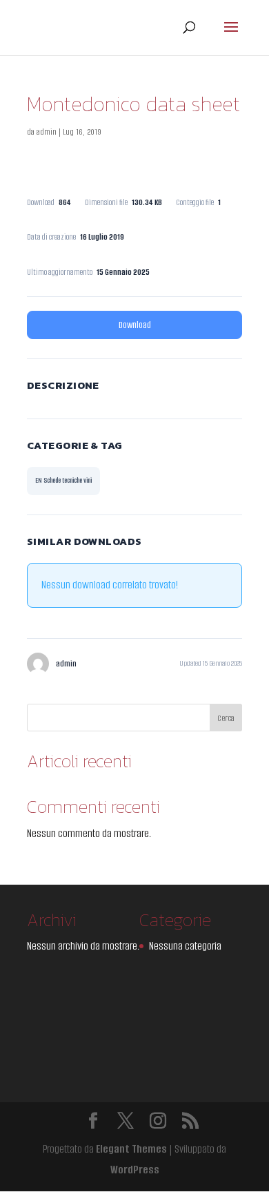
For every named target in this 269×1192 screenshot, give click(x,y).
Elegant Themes (131, 1149)
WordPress (134, 1169)
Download (135, 324)
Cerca (226, 718)
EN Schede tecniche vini (63, 480)
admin (47, 131)
